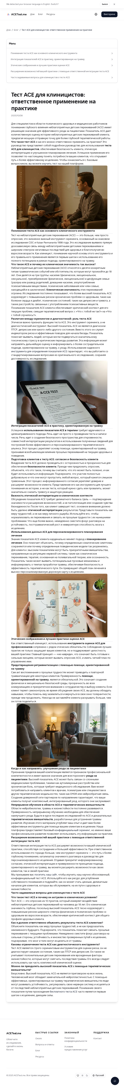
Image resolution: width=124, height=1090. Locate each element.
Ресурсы (50, 14)
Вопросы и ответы (44, 1044)
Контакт (97, 1038)
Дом (32, 14)
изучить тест (49, 163)
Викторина (109, 14)
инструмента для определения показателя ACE (39, 351)
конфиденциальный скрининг (72, 830)
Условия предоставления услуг (75, 1048)
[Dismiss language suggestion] (114, 4)
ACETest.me (13, 1033)
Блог (40, 14)
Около (38, 1038)
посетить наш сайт (45, 874)
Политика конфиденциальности (75, 1039)
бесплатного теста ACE (63, 991)
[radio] (78, 1075)
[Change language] (96, 14)
